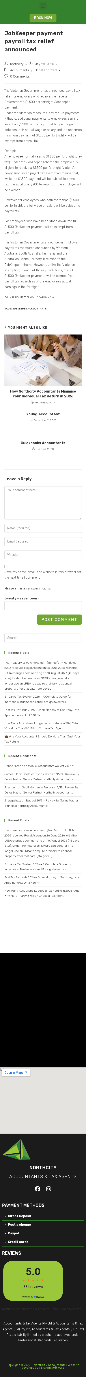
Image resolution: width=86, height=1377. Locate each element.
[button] (43, 6)
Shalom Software (52, 1368)
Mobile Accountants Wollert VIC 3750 (52, 766)
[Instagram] (48, 1188)
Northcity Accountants (49, 1365)
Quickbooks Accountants (43, 443)
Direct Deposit (20, 1216)
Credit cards (18, 1242)
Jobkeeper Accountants (29, 308)
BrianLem (10, 787)
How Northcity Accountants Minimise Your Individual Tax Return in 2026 (43, 393)
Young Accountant (43, 414)
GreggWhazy (12, 800)
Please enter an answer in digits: (27, 588)
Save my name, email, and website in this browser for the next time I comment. (42, 575)
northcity (17, 64)
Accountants (19, 70)
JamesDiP (11, 774)
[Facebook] (37, 1188)
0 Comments (20, 76)
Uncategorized (46, 70)
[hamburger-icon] (81, 1353)
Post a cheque (19, 1225)
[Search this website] (43, 637)
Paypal (13, 1233)
